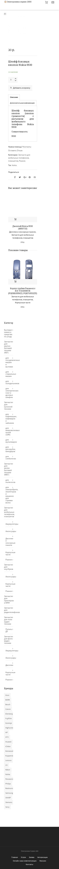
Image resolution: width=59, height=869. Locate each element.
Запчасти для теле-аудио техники (8, 620)
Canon (8, 709)
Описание (14, 97)
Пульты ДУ (8, 630)
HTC (7, 737)
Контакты (27, 147)
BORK (7, 700)
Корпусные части (22, 302)
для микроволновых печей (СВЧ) (9, 431)
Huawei (8, 742)
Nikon (7, 770)
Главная (14, 857)
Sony (7, 807)
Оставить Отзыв (15, 150)
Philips (8, 784)
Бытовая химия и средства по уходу (8, 333)
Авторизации (42, 857)
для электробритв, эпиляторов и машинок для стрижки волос (9, 495)
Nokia (14, 165)
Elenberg (9, 714)
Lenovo (8, 760)
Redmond (9, 788)
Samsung (9, 793)
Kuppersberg (10, 756)
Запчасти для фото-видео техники (8, 639)
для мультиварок (9, 441)
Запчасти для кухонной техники (8, 405)
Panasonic (9, 779)
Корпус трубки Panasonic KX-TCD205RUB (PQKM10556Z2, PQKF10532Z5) (22, 291)
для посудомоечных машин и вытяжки (9, 362)
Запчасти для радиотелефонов (8, 610)
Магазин (43, 861)
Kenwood (9, 751)
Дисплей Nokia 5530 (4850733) (22, 227)
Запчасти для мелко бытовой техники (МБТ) (8, 469)
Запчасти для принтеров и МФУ (8, 599)
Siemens (8, 802)
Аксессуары (9, 531)
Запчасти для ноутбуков (8, 567)
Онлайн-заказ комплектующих (24, 861)
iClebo (8, 746)
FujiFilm (8, 718)
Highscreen (9, 728)
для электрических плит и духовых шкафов (9, 393)
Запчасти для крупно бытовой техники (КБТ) (8, 347)
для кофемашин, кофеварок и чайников (9, 418)
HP (6, 732)
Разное (22, 161)
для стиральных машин (9, 374)
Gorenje (8, 723)
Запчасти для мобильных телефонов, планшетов (19, 158)
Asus (7, 695)
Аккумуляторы (9, 524)
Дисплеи (9, 665)
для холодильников (9, 382)
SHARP (8, 798)
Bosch (7, 704)
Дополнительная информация (22, 103)
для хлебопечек (9, 457)
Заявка (31, 857)
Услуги (23, 857)
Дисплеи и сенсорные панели (22, 232)
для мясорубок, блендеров (9, 449)
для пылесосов (9, 481)
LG (6, 765)
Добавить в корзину (21, 88)
